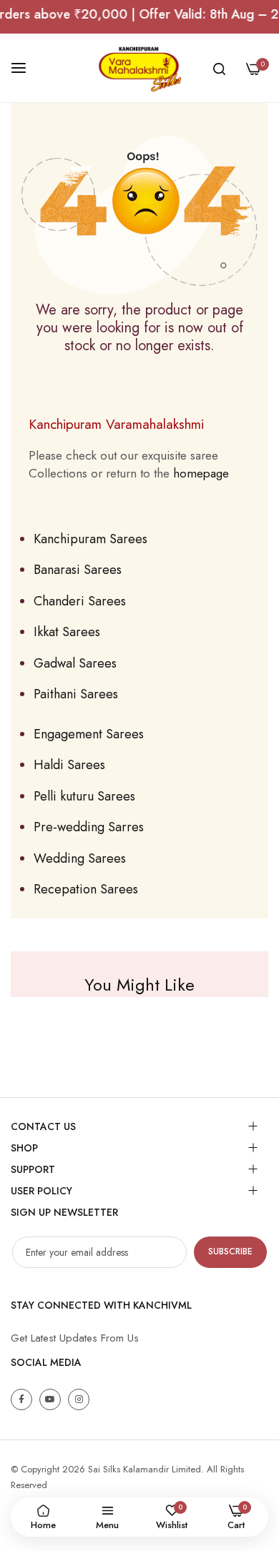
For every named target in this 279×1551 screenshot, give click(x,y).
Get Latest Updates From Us (75, 1338)
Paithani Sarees (76, 694)
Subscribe (230, 1251)
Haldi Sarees (69, 764)
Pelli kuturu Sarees (84, 796)
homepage (201, 473)
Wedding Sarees (80, 858)
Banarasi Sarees (78, 569)
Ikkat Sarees (67, 632)
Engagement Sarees (89, 734)
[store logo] (139, 67)
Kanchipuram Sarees (90, 539)
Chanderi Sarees (80, 601)
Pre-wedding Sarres (89, 827)
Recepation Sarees (86, 889)
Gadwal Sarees (75, 663)
